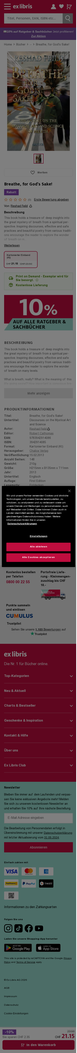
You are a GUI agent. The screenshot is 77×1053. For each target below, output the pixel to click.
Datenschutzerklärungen (22, 524)
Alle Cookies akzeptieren (38, 557)
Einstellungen (38, 536)
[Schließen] (69, 490)
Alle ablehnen (38, 547)
